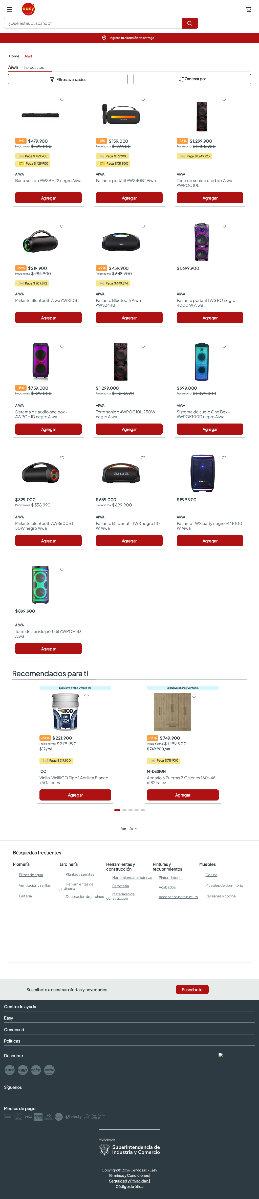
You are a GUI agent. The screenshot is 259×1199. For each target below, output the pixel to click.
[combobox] (101, 23)
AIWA (28, 56)
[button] (129, 38)
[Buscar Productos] (190, 23)
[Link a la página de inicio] (13, 55)
